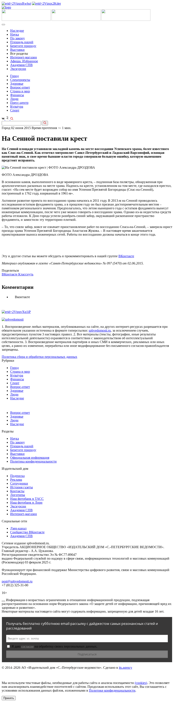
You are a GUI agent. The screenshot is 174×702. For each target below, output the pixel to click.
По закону (17, 38)
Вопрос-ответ (20, 87)
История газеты (21, 487)
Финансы (17, 95)
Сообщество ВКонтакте (27, 532)
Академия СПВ (21, 65)
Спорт (14, 110)
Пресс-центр (19, 102)
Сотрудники (19, 483)
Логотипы (17, 495)
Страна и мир (20, 91)
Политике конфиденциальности (112, 690)
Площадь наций (21, 42)
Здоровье (16, 83)
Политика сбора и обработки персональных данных (39, 357)
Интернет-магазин (23, 57)
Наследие (17, 30)
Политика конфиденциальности (33, 461)
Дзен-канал (18, 528)
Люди (14, 99)
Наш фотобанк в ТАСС (27, 498)
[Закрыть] (3, 601)
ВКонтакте (126, 256)
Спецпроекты (20, 80)
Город (14, 76)
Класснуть (25, 274)
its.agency (125, 667)
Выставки (17, 49)
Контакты (17, 491)
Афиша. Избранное (24, 61)
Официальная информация (29, 457)
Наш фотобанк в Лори (26, 502)
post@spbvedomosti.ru (17, 581)
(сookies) (141, 683)
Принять (8, 698)
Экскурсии (18, 69)
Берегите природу (23, 46)
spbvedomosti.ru (100, 330)
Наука (14, 34)
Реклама (16, 479)
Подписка (17, 476)
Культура (16, 106)
